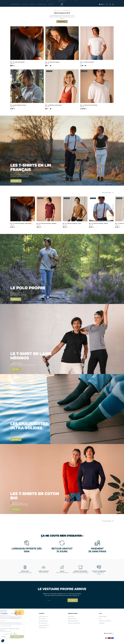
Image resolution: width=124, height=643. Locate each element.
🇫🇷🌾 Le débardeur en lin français (53, 105)
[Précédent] (47, 0)
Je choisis (8, 636)
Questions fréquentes (73, 620)
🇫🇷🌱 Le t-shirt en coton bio (87, 62)
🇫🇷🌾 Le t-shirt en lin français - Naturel (98, 223)
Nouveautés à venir (43, 620)
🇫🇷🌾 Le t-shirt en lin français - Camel (72, 223)
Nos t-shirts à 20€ (43, 623)
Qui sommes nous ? (43, 616)
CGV (100, 618)
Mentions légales (103, 616)
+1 (87, 108)
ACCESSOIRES (41, 4)
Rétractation (102, 623)
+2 (52, 108)
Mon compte (71, 616)
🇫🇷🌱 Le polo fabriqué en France (18, 105)
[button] (2, 640)
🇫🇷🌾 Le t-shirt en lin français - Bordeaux (46, 223)
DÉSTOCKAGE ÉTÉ (14, 4)
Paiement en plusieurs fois (74, 623)
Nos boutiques (42, 618)
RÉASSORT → (15, 299)
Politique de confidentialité (105, 620)
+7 (87, 65)
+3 (52, 65)
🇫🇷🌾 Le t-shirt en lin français (17, 62)
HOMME (24, 4)
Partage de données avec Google (10, 631)
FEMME (32, 4)
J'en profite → (62, 21)
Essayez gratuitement (44, 625)
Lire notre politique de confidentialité (9, 625)
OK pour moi (22, 636)
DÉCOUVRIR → (15, 180)
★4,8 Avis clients (42, 627)
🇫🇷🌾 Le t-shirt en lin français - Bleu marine (20, 223)
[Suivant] (76, 0)
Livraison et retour (72, 618)
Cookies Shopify (6, 630)
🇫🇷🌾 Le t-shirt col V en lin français (88, 105)
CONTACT (50, 4)
